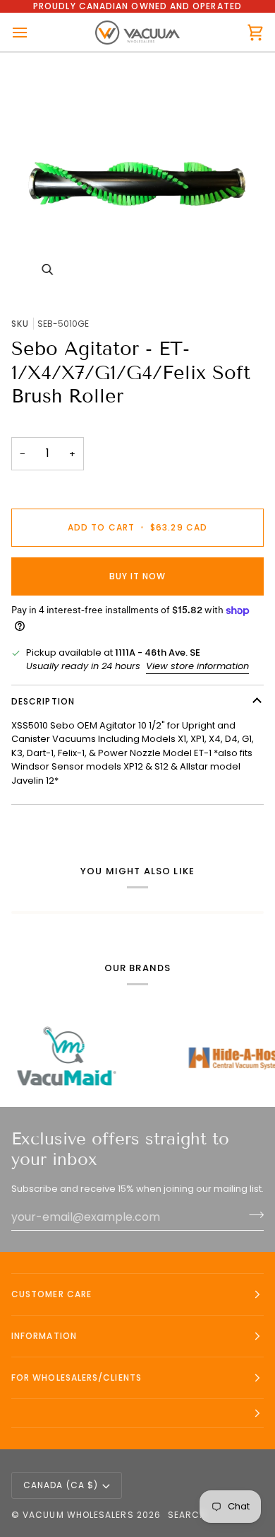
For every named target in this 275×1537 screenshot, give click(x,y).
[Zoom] (137, 179)
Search (187, 1515)
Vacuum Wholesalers (78, 1515)
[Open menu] (32, 32)
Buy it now (137, 576)
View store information (197, 666)
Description (43, 701)
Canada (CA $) (60, 1485)
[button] (137, 1413)
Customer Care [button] (51, 1294)
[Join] (252, 1215)
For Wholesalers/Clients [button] (76, 1377)
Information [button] (44, 1336)
